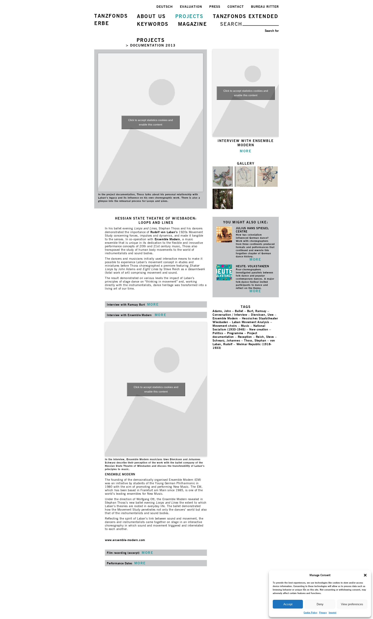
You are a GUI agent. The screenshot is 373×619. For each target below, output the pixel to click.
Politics (218, 333)
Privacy (323, 612)
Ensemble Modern (167, 239)
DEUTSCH (164, 7)
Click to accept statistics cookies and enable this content (150, 122)
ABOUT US (151, 16)
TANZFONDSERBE (111, 19)
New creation (258, 329)
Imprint (332, 612)
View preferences (352, 604)
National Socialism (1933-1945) (239, 327)
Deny (320, 604)
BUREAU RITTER (265, 7)
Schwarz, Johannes (226, 340)
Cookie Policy (310, 612)
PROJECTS (189, 16)
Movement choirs (225, 326)
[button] (365, 575)
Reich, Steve (265, 337)
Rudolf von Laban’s (164, 232)
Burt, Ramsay (256, 311)
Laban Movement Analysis (250, 322)
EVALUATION (191, 7)
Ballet (239, 311)
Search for (272, 31)
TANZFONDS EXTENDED (245, 16)
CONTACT (235, 7)
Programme (235, 333)
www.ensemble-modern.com (125, 540)
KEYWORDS (152, 24)
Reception (245, 337)
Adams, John (222, 311)
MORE (255, 259)
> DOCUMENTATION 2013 (150, 45)
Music (245, 326)
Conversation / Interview (230, 314)
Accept (287, 604)
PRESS (214, 7)
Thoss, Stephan (255, 340)
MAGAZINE (192, 24)
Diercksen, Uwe (262, 314)
